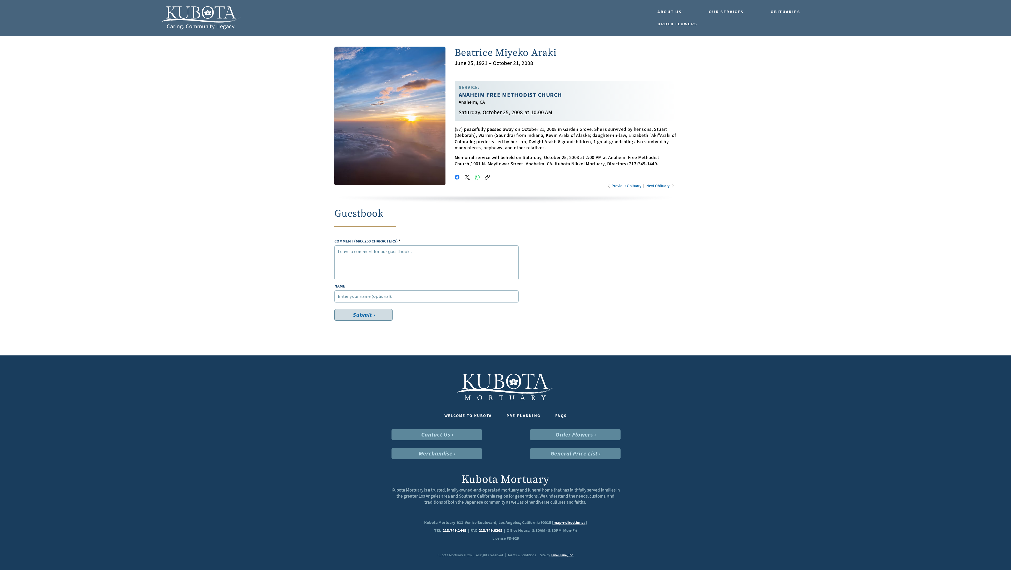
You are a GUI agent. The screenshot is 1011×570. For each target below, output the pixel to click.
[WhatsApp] (477, 177)
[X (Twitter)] (467, 177)
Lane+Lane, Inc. (562, 555)
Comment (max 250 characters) (366, 241)
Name (339, 286)
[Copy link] (487, 177)
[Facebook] (457, 177)
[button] (677, 12)
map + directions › (569, 522)
